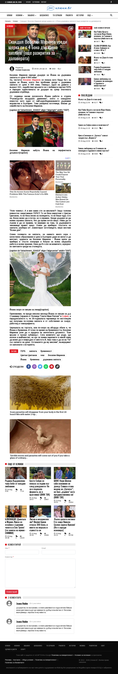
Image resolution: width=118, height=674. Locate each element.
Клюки (9, 15)
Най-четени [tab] (85, 28)
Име (7, 548)
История (80, 15)
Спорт (23, 649)
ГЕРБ (23, 351)
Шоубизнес (44, 15)
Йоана (23, 359)
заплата (33, 351)
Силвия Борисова (22, 70)
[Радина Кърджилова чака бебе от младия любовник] (16, 478)
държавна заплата (52, 359)
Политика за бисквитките (14, 662)
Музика (82, 645)
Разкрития (93, 645)
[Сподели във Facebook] (28, 366)
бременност (46, 351)
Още (89, 15)
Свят (103, 645)
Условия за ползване (83, 655)
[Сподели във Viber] (34, 366)
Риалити (69, 15)
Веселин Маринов (31, 80)
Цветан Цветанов (29, 355)
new (42, 355)
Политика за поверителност (62, 655)
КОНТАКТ (43, 2)
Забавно (31, 15)
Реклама (8, 660)
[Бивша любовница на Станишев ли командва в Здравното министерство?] (84, 84)
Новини (19, 15)
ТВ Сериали (57, 15)
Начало (28, 2)
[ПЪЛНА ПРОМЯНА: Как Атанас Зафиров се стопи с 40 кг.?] (84, 51)
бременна (34, 359)
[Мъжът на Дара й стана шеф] (84, 63)
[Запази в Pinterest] (51, 366)
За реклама (36, 2)
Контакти (16, 660)
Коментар (9, 557)
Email (44, 548)
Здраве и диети (11, 649)
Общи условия (27, 660)
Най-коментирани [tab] (102, 28)
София (65, 316)
